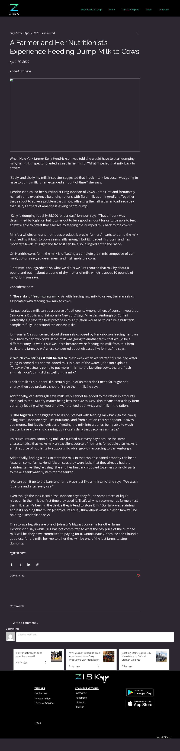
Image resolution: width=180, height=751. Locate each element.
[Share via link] (37, 564)
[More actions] (138, 33)
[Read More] (139, 704)
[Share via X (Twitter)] (20, 564)
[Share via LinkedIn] (28, 564)
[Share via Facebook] (11, 564)
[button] (112, 10)
